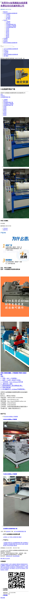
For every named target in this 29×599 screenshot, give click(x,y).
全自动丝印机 (6, 567)
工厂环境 (8, 16)
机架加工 (7, 568)
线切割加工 (17, 565)
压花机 (7, 30)
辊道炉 (6, 569)
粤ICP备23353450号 (5, 558)
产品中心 (5, 20)
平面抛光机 (8, 565)
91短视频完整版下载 (11, 27)
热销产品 (8, 23)
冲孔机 (7, 34)
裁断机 (3, 565)
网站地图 (3, 597)
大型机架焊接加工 (19, 567)
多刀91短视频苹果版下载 (20, 531)
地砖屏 (6, 564)
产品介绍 (5, 228)
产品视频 (5, 38)
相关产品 (5, 229)
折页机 (12, 565)
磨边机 (7, 35)
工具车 (10, 564)
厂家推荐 (8, 21)
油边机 (7, 31)
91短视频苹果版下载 (11, 24)
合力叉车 (18, 568)
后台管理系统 (16, 556)
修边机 (7, 37)
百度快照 (3, 564)
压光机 (7, 28)
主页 (2, 94)
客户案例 (8, 18)
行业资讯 (5, 41)
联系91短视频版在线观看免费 (10, 42)
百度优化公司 (9, 556)
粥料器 (18, 564)
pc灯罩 (3, 568)
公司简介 (8, 14)
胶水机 (7, 32)
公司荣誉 (8, 17)
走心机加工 (12, 568)
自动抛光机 (12, 567)
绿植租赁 (14, 564)
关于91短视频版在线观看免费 (10, 13)
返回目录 (8, 531)
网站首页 (5, 11)
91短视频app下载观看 (11, 25)
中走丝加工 (23, 565)
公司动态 (5, 39)
